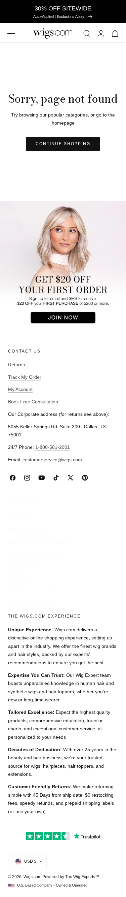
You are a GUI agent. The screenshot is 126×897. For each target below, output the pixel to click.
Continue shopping (63, 143)
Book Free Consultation (33, 401)
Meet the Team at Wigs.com (38, 554)
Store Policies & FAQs (31, 604)
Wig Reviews (21, 579)
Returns (16, 364)
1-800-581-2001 (52, 447)
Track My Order (24, 377)
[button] (11, 33)
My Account (20, 389)
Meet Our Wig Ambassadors (38, 542)
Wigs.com (32, 876)
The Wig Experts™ (28, 529)
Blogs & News (22, 566)
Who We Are (21, 517)
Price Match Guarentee (32, 591)
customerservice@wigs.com (52, 459)
